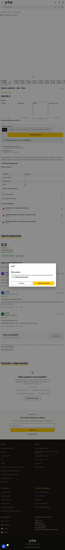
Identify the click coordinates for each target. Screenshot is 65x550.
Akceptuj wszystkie (43, 283)
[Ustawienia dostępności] (4, 546)
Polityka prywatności (21, 277)
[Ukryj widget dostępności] (8, 545)
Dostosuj (21, 283)
